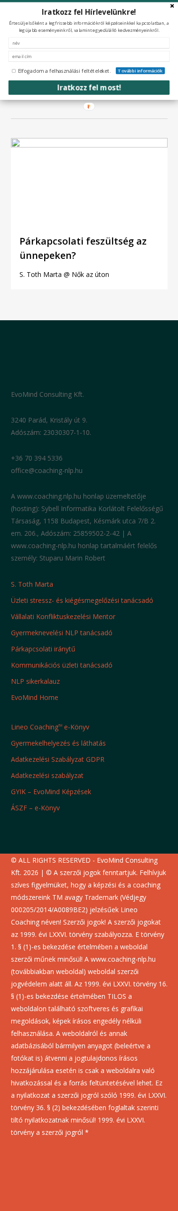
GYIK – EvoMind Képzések (51, 791)
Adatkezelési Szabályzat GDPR (57, 759)
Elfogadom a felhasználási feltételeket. (64, 71)
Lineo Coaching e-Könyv (50, 726)
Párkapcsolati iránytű (43, 648)
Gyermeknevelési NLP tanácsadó (61, 632)
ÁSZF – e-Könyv (35, 807)
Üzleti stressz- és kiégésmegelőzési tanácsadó (82, 600)
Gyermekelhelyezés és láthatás (58, 743)
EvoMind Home (34, 697)
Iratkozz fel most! (89, 87)
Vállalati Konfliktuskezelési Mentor (63, 616)
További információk (140, 71)
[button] (89, 12)
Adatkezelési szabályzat (47, 775)
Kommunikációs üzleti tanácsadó (61, 664)
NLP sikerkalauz (35, 681)
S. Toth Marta (32, 584)
